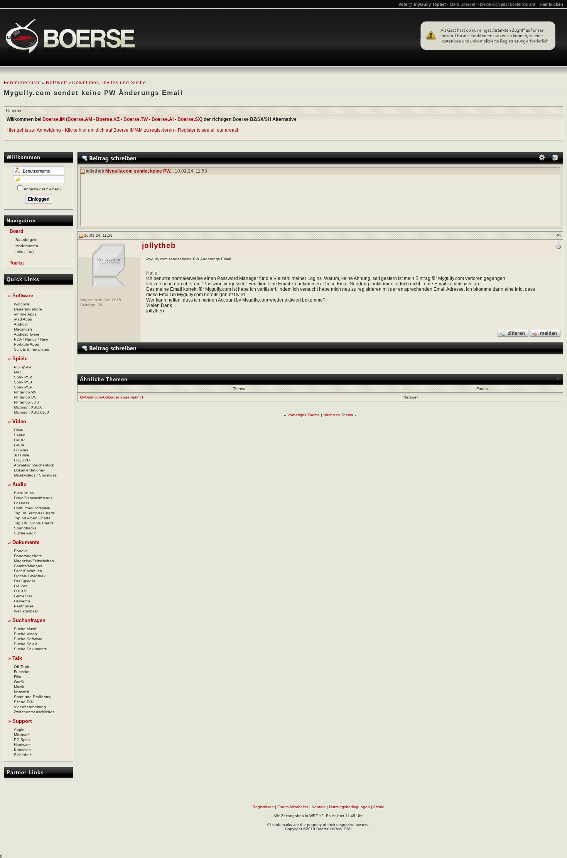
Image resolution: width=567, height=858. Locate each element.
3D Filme (21, 455)
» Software (20, 295)
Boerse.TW (135, 119)
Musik (19, 687)
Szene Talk (24, 702)
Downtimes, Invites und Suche (109, 82)
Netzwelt (56, 82)
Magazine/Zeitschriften (34, 561)
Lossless (21, 503)
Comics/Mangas (28, 566)
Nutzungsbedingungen (349, 807)
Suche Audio (25, 533)
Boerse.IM (53, 119)
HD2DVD (22, 460)
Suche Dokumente (30, 649)
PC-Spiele (23, 367)
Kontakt (319, 807)
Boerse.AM (80, 119)
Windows (22, 304)
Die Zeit (20, 586)
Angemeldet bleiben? (43, 189)
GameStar (23, 596)
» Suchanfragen (27, 620)
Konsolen (22, 750)
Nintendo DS (25, 397)
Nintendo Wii (25, 392)
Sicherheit (23, 755)
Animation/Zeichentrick (34, 465)
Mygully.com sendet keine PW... (139, 171)
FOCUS (20, 591)
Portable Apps (26, 344)
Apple (19, 729)
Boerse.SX (189, 119)
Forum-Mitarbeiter (292, 807)
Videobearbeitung (30, 707)
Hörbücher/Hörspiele (32, 508)
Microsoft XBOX (28, 407)
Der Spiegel (24, 581)
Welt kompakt (26, 611)
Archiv (378, 807)
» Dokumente (23, 542)
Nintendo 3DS (26, 402)
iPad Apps (23, 319)
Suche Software (28, 639)
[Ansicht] (555, 159)
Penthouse (24, 606)
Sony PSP (23, 387)
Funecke (21, 672)
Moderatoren (26, 246)
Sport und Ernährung (33, 697)
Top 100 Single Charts (34, 523)
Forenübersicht (22, 82)
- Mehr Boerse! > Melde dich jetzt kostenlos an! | (505, 4)
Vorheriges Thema (303, 415)
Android (21, 324)
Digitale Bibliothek (30, 576)
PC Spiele (23, 740)
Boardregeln (26, 239)
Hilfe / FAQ (24, 252)
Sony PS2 (23, 377)
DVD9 (19, 445)
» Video (17, 421)
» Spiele (17, 358)
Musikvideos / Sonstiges (35, 475)
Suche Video (25, 634)
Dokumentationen (30, 470)
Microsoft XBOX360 (31, 412)
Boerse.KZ (108, 119)
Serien (19, 435)
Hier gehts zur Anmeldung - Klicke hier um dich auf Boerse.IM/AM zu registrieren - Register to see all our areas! (122, 130)
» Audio (17, 484)
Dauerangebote (28, 309)
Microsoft (22, 735)
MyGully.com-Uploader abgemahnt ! (111, 397)
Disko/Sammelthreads (33, 498)
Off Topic (22, 667)
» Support (20, 721)
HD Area (21, 450)
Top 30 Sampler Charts (34, 513)
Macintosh (23, 329)
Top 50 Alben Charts (32, 518)
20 (100, 305)
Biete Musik (24, 493)
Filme (18, 430)
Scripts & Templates (31, 349)
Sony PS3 (23, 382)
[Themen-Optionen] (542, 159)
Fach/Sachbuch (28, 571)
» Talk (15, 658)
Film (17, 677)
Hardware (22, 745)
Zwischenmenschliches (34, 712)
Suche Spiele (26, 644)
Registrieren (263, 807)
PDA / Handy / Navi (31, 339)
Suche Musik (25, 629)
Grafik (19, 682)
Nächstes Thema (338, 415)
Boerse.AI (163, 119)
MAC (18, 372)
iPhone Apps (25, 314)
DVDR (19, 440)
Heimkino (22, 601)
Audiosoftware (26, 334)
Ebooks (20, 551)
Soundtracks (25, 528)
